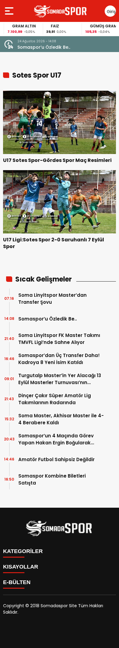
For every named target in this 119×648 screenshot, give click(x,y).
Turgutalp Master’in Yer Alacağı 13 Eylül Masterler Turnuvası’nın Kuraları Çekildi (59, 379)
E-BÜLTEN (17, 582)
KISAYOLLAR (20, 567)
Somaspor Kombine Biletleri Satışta (52, 479)
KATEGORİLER (23, 551)
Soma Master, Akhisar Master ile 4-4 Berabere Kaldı (61, 419)
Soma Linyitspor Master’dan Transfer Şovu (52, 298)
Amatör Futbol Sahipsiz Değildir (56, 459)
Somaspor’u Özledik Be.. (43, 47)
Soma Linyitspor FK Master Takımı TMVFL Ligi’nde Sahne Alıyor (59, 338)
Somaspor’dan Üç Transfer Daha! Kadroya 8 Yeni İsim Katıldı (59, 359)
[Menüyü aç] (10, 11)
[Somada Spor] (61, 11)
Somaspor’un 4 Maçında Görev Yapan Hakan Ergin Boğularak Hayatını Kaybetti (56, 439)
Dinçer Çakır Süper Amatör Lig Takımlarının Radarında (54, 399)
